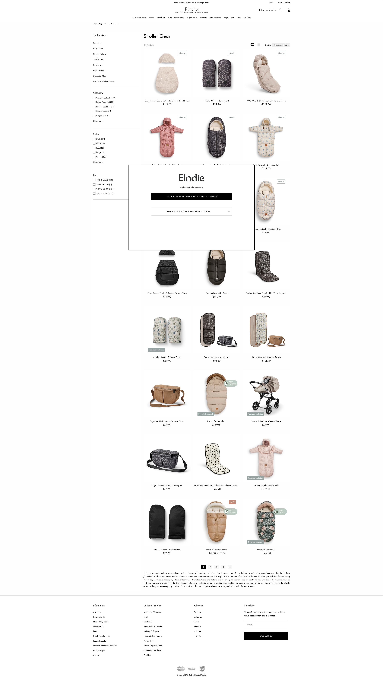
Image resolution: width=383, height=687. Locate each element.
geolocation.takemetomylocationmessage (192, 196)
